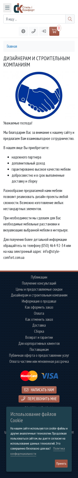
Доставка (39, 325)
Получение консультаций (39, 283)
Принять (61, 463)
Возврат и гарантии (39, 337)
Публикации (39, 277)
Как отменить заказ (39, 319)
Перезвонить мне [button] (42, 398)
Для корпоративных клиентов (39, 343)
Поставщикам (39, 349)
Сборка (39, 331)
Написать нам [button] (42, 389)
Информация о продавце (39, 301)
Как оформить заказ (39, 307)
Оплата (39, 313)
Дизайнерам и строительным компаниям (39, 295)
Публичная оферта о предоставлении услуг (39, 355)
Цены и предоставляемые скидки (39, 289)
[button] (33, 31)
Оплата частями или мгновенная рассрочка (39, 361)
